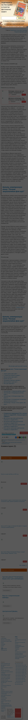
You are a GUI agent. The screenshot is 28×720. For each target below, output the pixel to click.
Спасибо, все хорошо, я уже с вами (14, 26)
